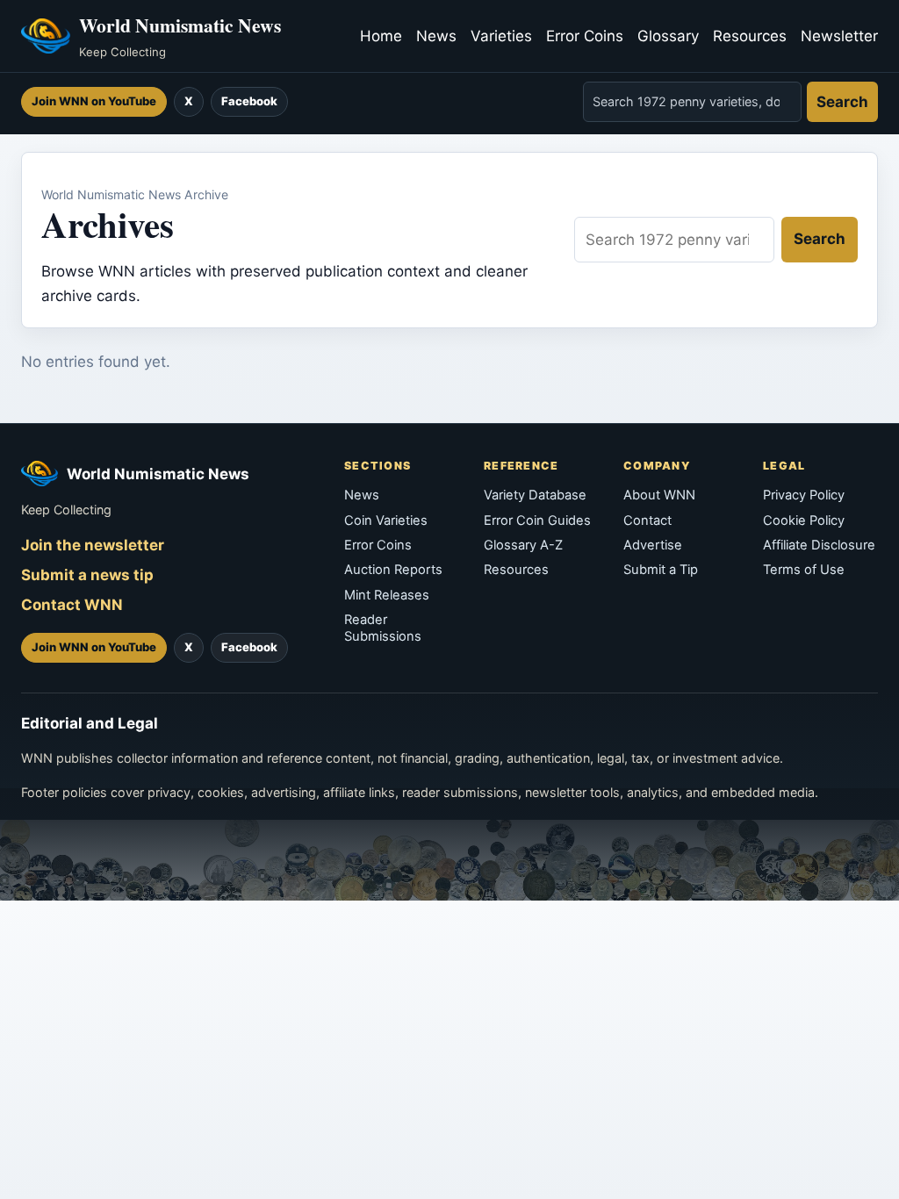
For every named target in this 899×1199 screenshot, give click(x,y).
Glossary (668, 36)
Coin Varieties (386, 520)
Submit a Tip (660, 570)
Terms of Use (804, 570)
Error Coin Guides (537, 520)
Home (381, 36)
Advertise (652, 545)
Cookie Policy (804, 520)
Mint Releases (386, 595)
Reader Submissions (382, 627)
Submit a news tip (87, 575)
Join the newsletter (92, 545)
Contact (647, 520)
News (436, 36)
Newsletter (839, 36)
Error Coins (584, 36)
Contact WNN (72, 605)
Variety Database (535, 495)
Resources (750, 36)
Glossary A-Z (523, 545)
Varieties (501, 36)
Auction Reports (393, 570)
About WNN (659, 495)
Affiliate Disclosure (819, 545)
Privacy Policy (804, 495)
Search (842, 102)
